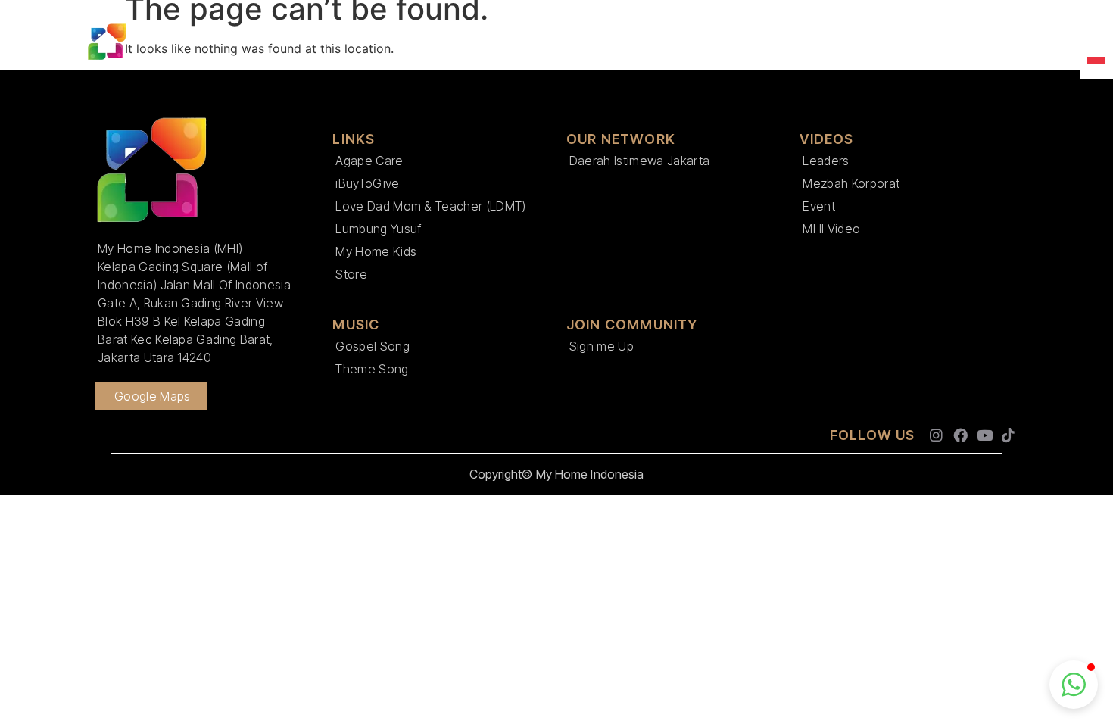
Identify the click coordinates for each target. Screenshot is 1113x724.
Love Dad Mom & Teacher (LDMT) (430, 206)
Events (596, 42)
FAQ (998, 42)
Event (819, 206)
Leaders (826, 160)
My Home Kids (375, 251)
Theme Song (371, 368)
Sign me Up (601, 346)
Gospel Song (372, 346)
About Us (333, 42)
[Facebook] (960, 436)
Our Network (442, 42)
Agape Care (369, 160)
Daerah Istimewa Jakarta (639, 160)
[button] (1073, 684)
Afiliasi (665, 42)
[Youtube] (984, 436)
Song (927, 42)
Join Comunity (771, 42)
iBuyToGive (367, 183)
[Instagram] (937, 436)
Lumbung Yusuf (378, 228)
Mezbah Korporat (851, 183)
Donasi (862, 42)
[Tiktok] (1008, 436)
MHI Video (831, 228)
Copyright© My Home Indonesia (556, 474)
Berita (528, 42)
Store (351, 274)
